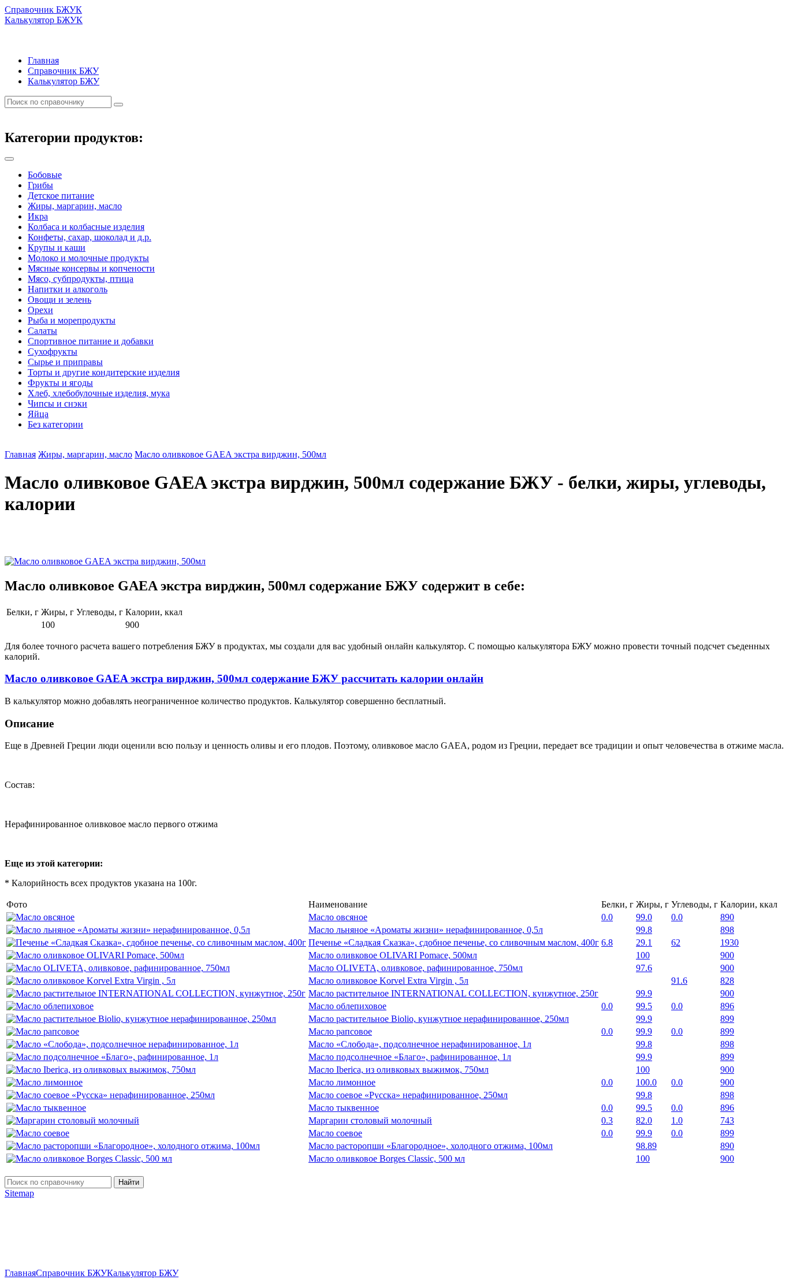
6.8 (607, 942)
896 (727, 1006)
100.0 (646, 1082)
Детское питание (61, 195)
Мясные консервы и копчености (91, 268)
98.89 (646, 1146)
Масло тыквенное (343, 1108)
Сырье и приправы (65, 362)
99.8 (644, 930)
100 (643, 955)
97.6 (644, 968)
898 (727, 930)
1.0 (677, 1120)
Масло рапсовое (340, 1031)
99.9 (644, 993)
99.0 (644, 917)
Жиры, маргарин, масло (75, 206)
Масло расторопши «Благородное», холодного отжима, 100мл (430, 1146)
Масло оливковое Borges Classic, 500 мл (386, 1158)
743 (727, 1120)
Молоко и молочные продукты (88, 258)
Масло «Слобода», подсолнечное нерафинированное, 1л (419, 1044)
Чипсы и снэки (57, 403)
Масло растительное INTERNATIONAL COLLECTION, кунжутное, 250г (453, 993)
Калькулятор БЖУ (63, 81)
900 (727, 955)
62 (675, 942)
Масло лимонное (341, 1082)
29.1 (644, 942)
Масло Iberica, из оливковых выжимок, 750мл (398, 1069)
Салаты (42, 331)
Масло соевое (335, 1133)
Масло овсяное (337, 917)
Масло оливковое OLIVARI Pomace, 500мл (392, 955)
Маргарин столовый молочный (370, 1120)
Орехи (40, 310)
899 (727, 1019)
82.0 (644, 1120)
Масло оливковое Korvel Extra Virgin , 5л (388, 981)
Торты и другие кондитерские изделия (104, 372)
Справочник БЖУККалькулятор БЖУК (44, 15)
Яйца (38, 414)
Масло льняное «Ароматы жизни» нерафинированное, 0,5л (425, 930)
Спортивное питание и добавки (91, 341)
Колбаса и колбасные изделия (86, 227)
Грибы (40, 185)
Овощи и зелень (59, 299)
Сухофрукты (52, 351)
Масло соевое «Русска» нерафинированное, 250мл (408, 1095)
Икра (38, 216)
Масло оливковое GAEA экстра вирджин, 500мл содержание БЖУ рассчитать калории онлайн (244, 678)
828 (727, 981)
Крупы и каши (56, 247)
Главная (43, 60)
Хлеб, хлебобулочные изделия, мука (99, 393)
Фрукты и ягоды (60, 383)
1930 (729, 942)
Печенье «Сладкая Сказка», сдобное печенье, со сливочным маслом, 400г (453, 942)
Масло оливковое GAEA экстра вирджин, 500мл (230, 454)
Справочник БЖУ (63, 71)
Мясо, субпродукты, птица (80, 279)
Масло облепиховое (347, 1006)
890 (727, 917)
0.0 (607, 917)
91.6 (679, 981)
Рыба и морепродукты (72, 320)
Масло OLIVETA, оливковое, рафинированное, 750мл (415, 968)
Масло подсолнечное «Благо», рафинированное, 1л (409, 1057)
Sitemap (19, 1193)
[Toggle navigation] (9, 159)
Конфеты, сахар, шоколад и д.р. (89, 237)
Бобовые (45, 175)
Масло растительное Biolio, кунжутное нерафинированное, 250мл (438, 1019)
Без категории (55, 424)
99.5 (644, 1006)
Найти (128, 1182)
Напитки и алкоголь (67, 289)
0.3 (607, 1120)
